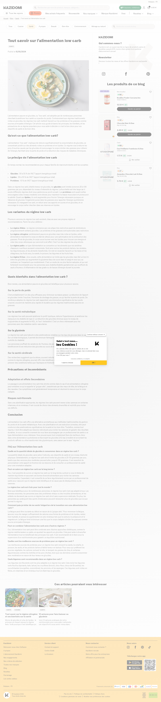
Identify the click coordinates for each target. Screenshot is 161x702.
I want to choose (67, 363)
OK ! (93, 363)
